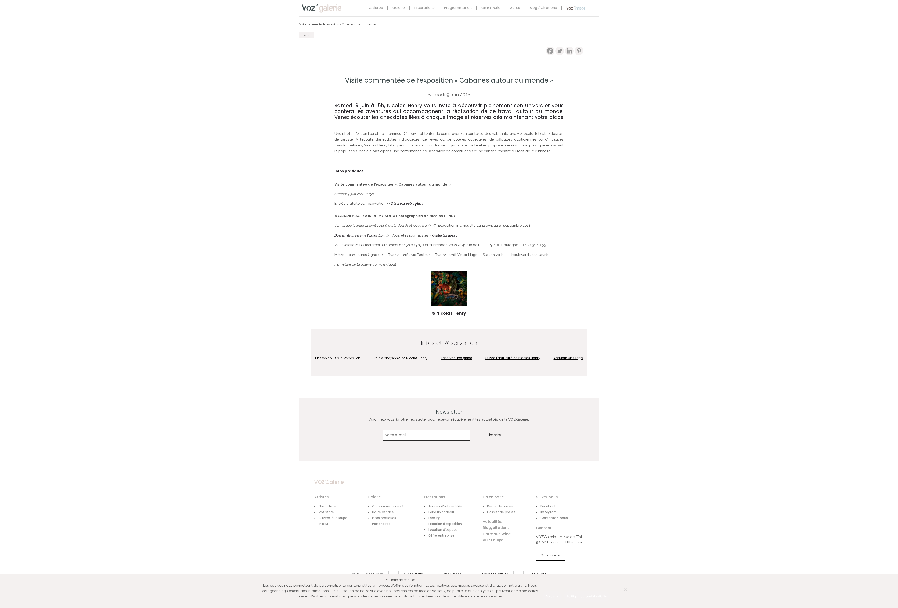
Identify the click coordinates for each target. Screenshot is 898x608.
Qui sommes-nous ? (388, 506)
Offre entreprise (441, 535)
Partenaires (381, 524)
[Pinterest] (579, 51)
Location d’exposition (445, 524)
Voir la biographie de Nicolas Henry (400, 358)
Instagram (548, 512)
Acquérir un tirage (568, 358)
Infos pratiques (384, 518)
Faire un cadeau (441, 512)
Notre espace (383, 512)
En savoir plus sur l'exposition (337, 358)
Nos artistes (328, 506)
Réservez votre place (407, 203)
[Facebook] (550, 51)
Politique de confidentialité (587, 596)
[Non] (620, 592)
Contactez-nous (554, 518)
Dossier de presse (501, 512)
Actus (515, 8)
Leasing (434, 518)
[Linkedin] (569, 51)
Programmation (458, 8)
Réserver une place (456, 358)
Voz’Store (326, 512)
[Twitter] (559, 51)
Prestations (424, 8)
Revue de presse (500, 506)
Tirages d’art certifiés (445, 506)
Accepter (552, 596)
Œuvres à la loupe (333, 518)
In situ (323, 524)
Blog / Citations (543, 8)
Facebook (548, 506)
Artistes (376, 8)
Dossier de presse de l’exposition (359, 235)
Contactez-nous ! (444, 235)
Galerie (398, 8)
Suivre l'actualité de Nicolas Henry (512, 358)
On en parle (490, 8)
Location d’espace (443, 530)
